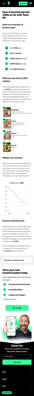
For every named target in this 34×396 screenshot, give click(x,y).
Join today (23, 3)
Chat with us (8, 392)
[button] (30, 3)
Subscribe (17, 362)
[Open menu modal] (4, 3)
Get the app (17, 308)
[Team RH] (8, 4)
